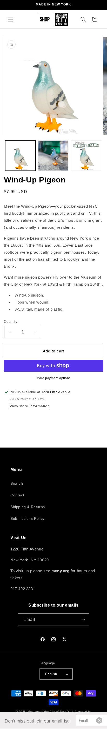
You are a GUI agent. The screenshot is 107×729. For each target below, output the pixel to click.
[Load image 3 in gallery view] (86, 155)
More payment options (54, 378)
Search (16, 483)
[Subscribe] (83, 619)
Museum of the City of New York (50, 711)
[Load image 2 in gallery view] (53, 155)
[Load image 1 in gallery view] (20, 155)
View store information (30, 406)
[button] (10, 19)
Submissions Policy (27, 518)
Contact (17, 495)
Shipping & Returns (27, 507)
